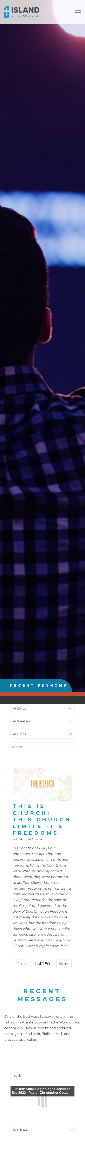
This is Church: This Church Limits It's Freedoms (42, 819)
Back (17, 1075)
